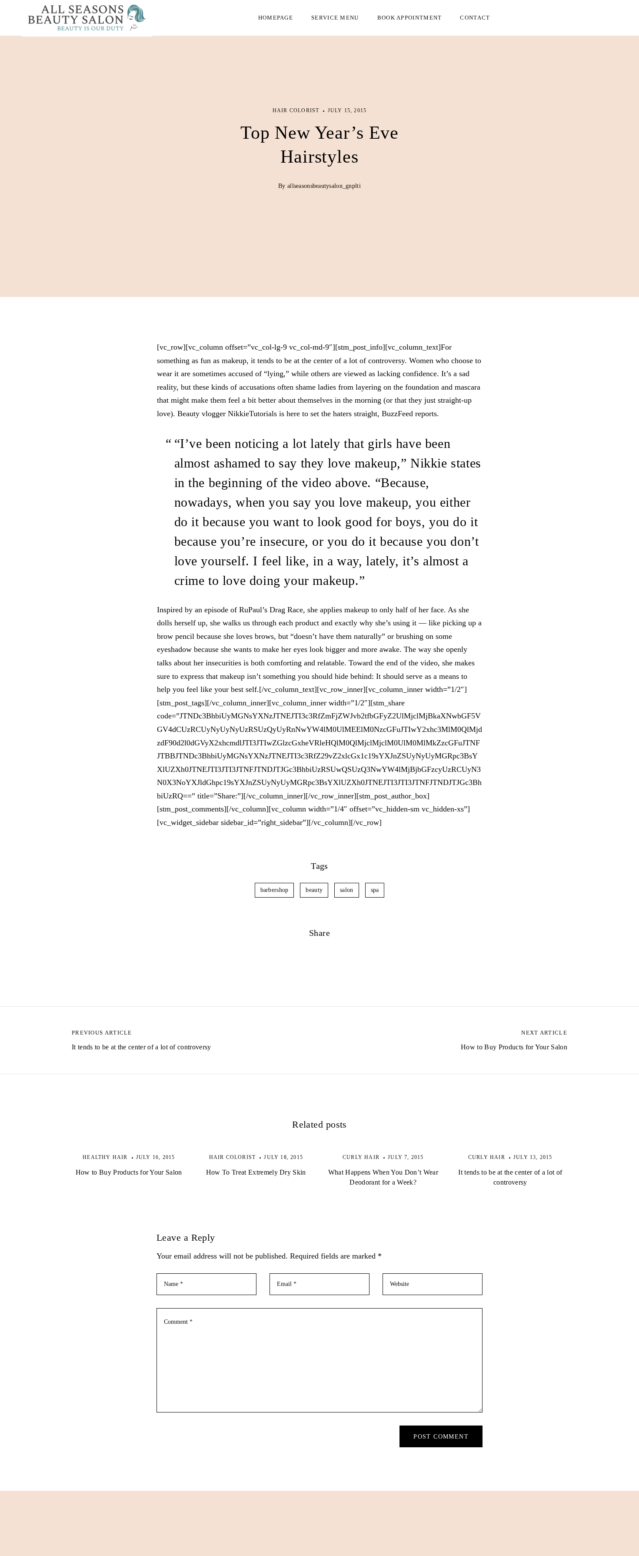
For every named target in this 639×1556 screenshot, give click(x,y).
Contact (475, 17)
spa (375, 890)
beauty (314, 890)
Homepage (275, 17)
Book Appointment (409, 17)
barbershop (274, 890)
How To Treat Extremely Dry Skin (256, 1172)
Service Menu (335, 17)
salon (346, 890)
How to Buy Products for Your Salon (129, 1172)
